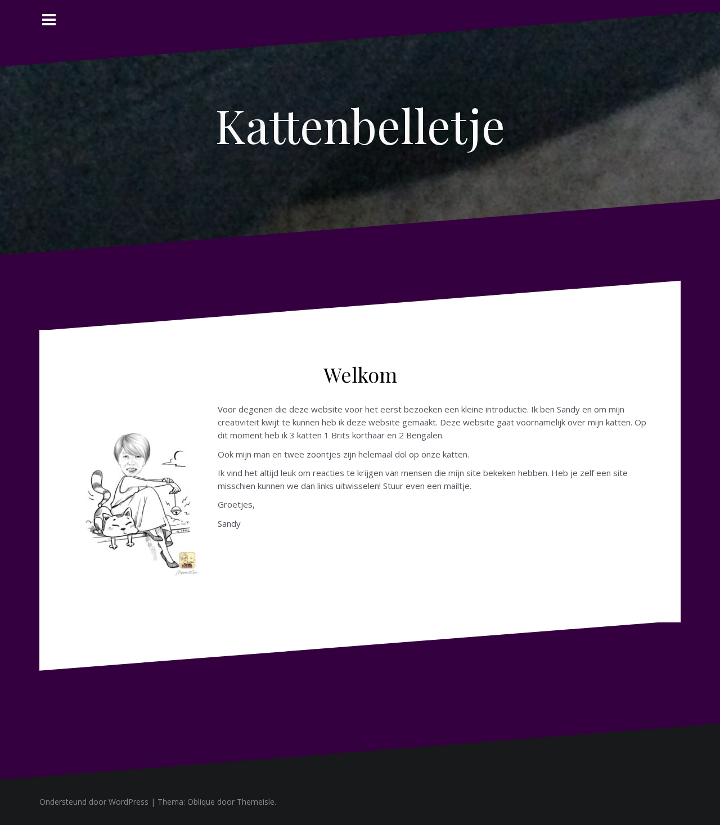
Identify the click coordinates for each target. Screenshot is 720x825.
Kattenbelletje (360, 125)
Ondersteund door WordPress (93, 801)
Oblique (201, 801)
